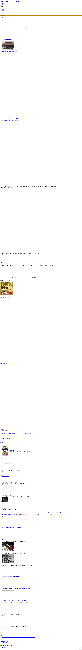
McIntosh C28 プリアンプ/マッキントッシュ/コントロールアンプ (10, 51)
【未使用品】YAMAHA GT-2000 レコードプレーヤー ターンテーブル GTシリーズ (13, 539)
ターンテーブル (14, 514)
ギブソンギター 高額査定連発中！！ (7, 463)
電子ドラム (51, 514)
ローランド (48, 514)
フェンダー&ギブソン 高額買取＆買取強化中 (8, 469)
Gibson (10, 512)
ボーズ (38, 514)
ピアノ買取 (26, 514)
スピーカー (10, 514)
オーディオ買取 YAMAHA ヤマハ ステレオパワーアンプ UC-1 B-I (11, 276)
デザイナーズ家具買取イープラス (6, 641)
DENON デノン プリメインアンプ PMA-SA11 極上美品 (10, 118)
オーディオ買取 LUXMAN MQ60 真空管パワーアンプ (9, 39)
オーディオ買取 (46, 512)
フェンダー (30, 514)
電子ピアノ (55, 514)
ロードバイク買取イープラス (6, 642)
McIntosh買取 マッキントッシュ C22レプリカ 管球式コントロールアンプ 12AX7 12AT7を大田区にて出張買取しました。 (18, 637)
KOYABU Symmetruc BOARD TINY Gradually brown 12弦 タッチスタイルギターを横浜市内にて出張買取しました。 (17, 588)
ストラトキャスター (6, 514)
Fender (7, 512)
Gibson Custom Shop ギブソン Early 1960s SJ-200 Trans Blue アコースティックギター (13, 576)
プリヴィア (33, 514)
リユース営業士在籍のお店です (6, 438)
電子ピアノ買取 (61, 514)
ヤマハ (40, 514)
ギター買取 (59, 512)
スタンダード (1, 514)
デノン (20, 514)
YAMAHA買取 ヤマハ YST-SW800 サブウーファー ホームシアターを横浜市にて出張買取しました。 (15, 600)
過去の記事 (1, 442)
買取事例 (3, 10)
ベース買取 (36, 514)
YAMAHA (24, 512)
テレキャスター (18, 514)
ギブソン (63, 512)
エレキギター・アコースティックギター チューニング (9, 482)
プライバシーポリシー (5, 3)
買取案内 (3, 9)
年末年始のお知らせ (4, 430)
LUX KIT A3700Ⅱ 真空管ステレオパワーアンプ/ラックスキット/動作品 (11, 27)
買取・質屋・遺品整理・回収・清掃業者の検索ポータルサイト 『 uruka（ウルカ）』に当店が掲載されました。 (17, 433)
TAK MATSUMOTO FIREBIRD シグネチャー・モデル (9, 495)
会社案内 (3, 4)
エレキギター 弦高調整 (5, 476)
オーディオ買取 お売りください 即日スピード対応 (9, 450)
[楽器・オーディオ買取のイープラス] (10, 1)
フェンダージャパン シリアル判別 (6, 508)
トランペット (22, 514)
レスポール (45, 514)
